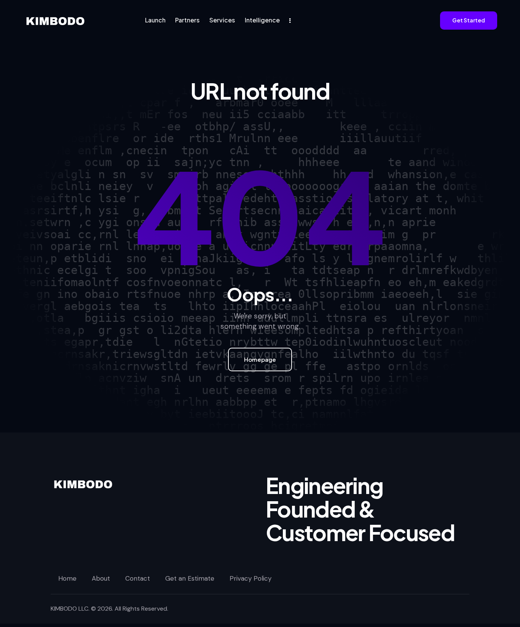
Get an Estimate (189, 578)
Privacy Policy (250, 578)
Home (67, 578)
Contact (137, 578)
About (101, 578)
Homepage (260, 359)
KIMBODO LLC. (70, 609)
